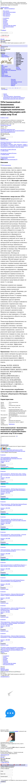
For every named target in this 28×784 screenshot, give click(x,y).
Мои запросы (6, 15)
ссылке (16, 731)
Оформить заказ (5, 669)
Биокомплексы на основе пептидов (16, 451)
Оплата (5, 657)
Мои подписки (6, 14)
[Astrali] (8, 54)
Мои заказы (6, 10)
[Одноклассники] (2, 448)
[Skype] (8, 448)
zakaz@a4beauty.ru (5, 676)
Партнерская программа (9, 12)
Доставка (5, 658)
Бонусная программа (8, 664)
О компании (6, 655)
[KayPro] (8, 67)
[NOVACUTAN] (8, 72)
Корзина (3, 668)
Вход (2, 8)
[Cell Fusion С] (8, 55)
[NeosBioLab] (8, 71)
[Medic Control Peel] (8, 69)
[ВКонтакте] (1, 448)
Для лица (7, 131)
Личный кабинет (5, 670)
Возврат (5, 659)
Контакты (5, 660)
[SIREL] (8, 73)
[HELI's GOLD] (8, 66)
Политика (5, 662)
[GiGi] (8, 65)
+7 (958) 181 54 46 (5, 762)
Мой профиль (6, 13)
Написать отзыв (4, 445)
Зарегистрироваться (9, 8)
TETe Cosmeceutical (5, 130)
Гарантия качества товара (9, 663)
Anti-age (13, 449)
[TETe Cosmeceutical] (8, 76)
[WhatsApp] (6, 448)
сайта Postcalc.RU (5, 754)
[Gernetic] (8, 61)
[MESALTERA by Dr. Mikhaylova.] (8, 70)
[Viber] (5, 448)
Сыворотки (17, 449)
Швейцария (12, 131)
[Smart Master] (8, 75)
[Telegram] (9, 448)
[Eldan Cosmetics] (8, 56)
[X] (4, 448)
